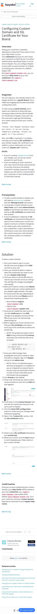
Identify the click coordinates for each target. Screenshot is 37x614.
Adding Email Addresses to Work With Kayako (17, 597)
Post (32, 541)
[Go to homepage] (8, 4)
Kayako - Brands (18, 24)
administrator (19, 200)
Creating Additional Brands (11, 575)
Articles (27, 24)
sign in (16, 558)
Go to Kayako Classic (20, 5)
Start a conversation (18, 16)
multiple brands (23, 155)
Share (32, 545)
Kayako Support (7, 24)
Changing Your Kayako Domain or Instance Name (18, 583)
